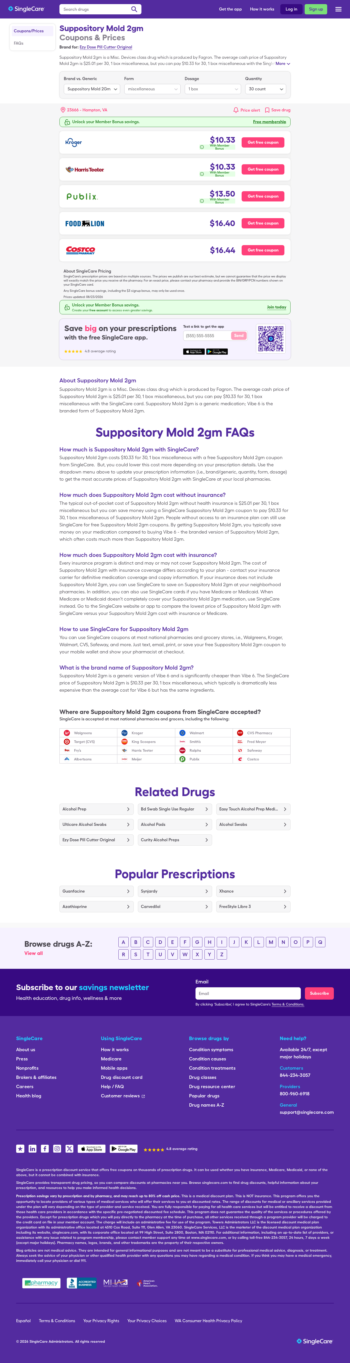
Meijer (137, 759)
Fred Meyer (256, 742)
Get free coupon (263, 142)
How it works (262, 9)
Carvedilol (150, 906)
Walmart (197, 733)
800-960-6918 (295, 1093)
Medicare (111, 1058)
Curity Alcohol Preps (160, 839)
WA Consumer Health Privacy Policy (208, 1320)
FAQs (18, 43)
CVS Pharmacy (259, 733)
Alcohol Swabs (233, 824)
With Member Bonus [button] (220, 147)
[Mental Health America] (116, 1283)
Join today (276, 307)
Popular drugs (204, 1095)
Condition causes (207, 1058)
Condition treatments (212, 1068)
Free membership (269, 121)
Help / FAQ (112, 1086)
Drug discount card (121, 1077)
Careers (24, 1086)
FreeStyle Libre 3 (235, 906)
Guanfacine (74, 891)
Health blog (28, 1095)
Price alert (250, 110)
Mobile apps (114, 1068)
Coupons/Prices (29, 30)
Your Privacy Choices (147, 1320)
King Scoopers (144, 742)
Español (23, 1320)
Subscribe (319, 993)
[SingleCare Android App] (124, 1149)
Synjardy (149, 891)
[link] (277, 110)
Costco (253, 759)
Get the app (230, 9)
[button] (84, 110)
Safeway (254, 750)
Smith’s (195, 742)
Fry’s (77, 750)
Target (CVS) (84, 742)
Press (22, 1058)
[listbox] (92, 85)
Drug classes (202, 1077)
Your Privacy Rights (101, 1320)
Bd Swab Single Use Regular (167, 809)
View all (33, 953)
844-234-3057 (295, 1075)
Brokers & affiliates (36, 1077)
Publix (194, 759)
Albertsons (83, 759)
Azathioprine (75, 906)
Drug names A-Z (206, 1105)
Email (202, 982)
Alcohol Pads (153, 824)
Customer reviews (120, 1095)
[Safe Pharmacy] (41, 1283)
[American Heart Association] (148, 1283)
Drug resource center (212, 1086)
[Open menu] (338, 10)
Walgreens (83, 733)
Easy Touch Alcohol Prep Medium (249, 809)
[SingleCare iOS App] (92, 1149)
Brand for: (69, 47)
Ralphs (195, 750)
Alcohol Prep (74, 809)
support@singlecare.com (307, 1112)
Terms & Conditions (57, 1320)
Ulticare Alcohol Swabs (84, 824)
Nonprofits (27, 1068)
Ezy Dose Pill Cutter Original (106, 47)
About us (25, 1049)
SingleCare (38, 1341)
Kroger (137, 733)
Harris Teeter (142, 750)
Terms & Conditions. (288, 1004)
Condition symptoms (211, 1049)
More (280, 63)
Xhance (226, 891)
